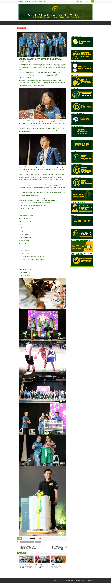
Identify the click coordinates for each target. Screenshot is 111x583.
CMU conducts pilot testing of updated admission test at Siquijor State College (26, 566)
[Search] (92, 1)
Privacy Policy (35, 1)
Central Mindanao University (27, 541)
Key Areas (33, 23)
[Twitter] (79, 1)
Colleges (39, 23)
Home (19, 23)
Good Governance (77, 23)
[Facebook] (77, 1)
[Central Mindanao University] (55, 12)
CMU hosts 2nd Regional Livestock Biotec (35, 28)
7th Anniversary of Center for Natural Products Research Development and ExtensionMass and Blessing (28, 548)
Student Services (54, 23)
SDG (84, 23)
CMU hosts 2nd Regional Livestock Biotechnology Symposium (41, 566)
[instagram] (83, 1)
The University (25, 23)
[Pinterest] (80, 1)
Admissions (46, 23)
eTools (61, 23)
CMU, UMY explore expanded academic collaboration (56, 566)
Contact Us (89, 23)
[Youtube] (82, 1)
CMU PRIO (22, 61)
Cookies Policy (42, 1)
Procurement (68, 23)
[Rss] (76, 1)
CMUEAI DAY (38, 541)
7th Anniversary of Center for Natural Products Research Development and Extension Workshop (57, 548)
